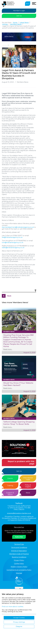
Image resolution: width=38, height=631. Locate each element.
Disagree (19, 626)
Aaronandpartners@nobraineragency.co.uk (18, 227)
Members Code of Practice (19, 554)
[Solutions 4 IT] (19, 448)
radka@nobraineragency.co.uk (13, 247)
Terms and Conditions (19, 547)
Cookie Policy (19, 563)
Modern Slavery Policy (19, 567)
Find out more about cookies (12, 606)
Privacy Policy (19, 560)
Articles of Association (19, 551)
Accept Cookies (19, 618)
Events (10, 478)
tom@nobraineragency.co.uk (12, 242)
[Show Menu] (34, 3)
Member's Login (19, 11)
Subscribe (19, 537)
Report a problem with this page (21, 462)
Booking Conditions (19, 557)
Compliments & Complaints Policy (19, 570)
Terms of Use (19, 544)
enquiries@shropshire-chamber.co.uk (19, 513)
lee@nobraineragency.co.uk (12, 237)
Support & (10, 493)
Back (9, 296)
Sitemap (19, 573)
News (28, 493)
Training (10, 485)
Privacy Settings (19, 622)
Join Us (19, 16)
